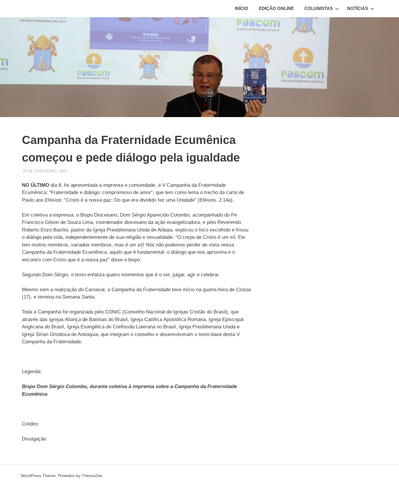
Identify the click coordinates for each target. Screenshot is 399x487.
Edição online (276, 8)
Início (241, 8)
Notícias (357, 8)
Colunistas (318, 8)
